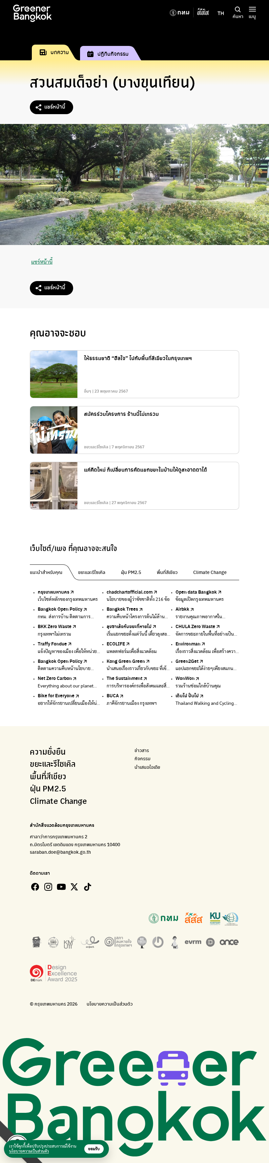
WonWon (185, 678)
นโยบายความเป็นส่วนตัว (110, 1004)
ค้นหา (238, 16)
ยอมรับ (94, 1149)
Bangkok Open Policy (60, 608)
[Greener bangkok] (32, 13)
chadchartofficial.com (130, 591)
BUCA (113, 695)
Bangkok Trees (122, 608)
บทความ (60, 52)
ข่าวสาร (141, 750)
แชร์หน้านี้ (54, 106)
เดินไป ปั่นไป (187, 695)
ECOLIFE (116, 643)
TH (220, 13)
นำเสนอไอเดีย (147, 767)
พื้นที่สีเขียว (48, 777)
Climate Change (58, 802)
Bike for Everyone (56, 695)
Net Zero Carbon (55, 678)
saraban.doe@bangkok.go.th (60, 851)
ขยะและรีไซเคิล (52, 764)
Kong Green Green (126, 661)
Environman (188, 643)
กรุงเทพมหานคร (53, 591)
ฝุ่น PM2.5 (48, 789)
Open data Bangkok (196, 591)
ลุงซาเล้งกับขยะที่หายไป (129, 626)
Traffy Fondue (52, 643)
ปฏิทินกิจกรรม (113, 53)
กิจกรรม (142, 758)
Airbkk (182, 608)
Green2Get (187, 661)
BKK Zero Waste (55, 626)
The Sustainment (124, 678)
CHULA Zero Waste (195, 626)
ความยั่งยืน (48, 752)
